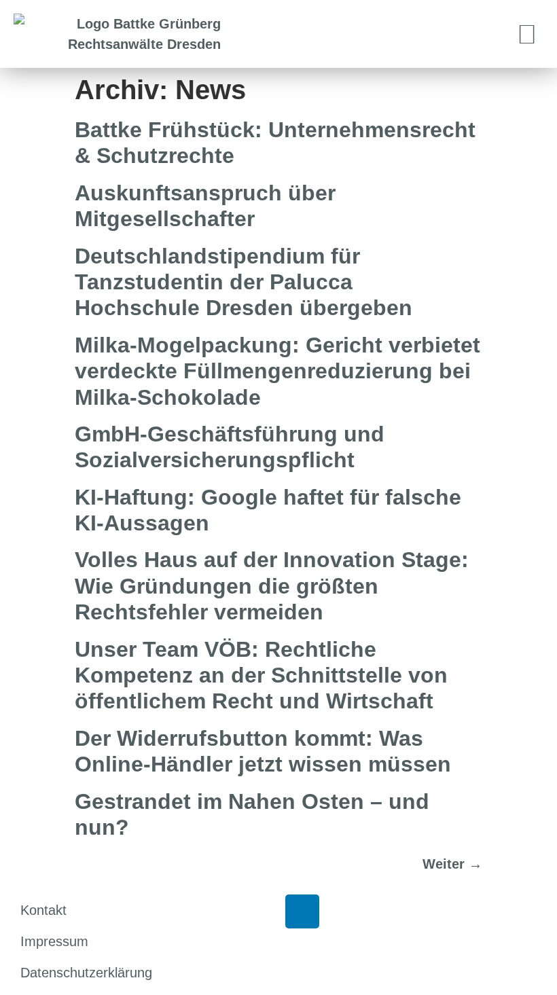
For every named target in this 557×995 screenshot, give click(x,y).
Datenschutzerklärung (86, 972)
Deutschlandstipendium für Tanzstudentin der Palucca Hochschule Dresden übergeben (243, 282)
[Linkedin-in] (302, 911)
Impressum (54, 941)
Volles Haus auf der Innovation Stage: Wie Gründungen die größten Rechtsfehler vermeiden (272, 585)
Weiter (452, 863)
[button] (527, 34)
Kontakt (43, 910)
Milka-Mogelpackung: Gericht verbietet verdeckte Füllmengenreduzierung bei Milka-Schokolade (277, 371)
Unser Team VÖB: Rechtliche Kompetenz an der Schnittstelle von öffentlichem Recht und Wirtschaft (261, 675)
